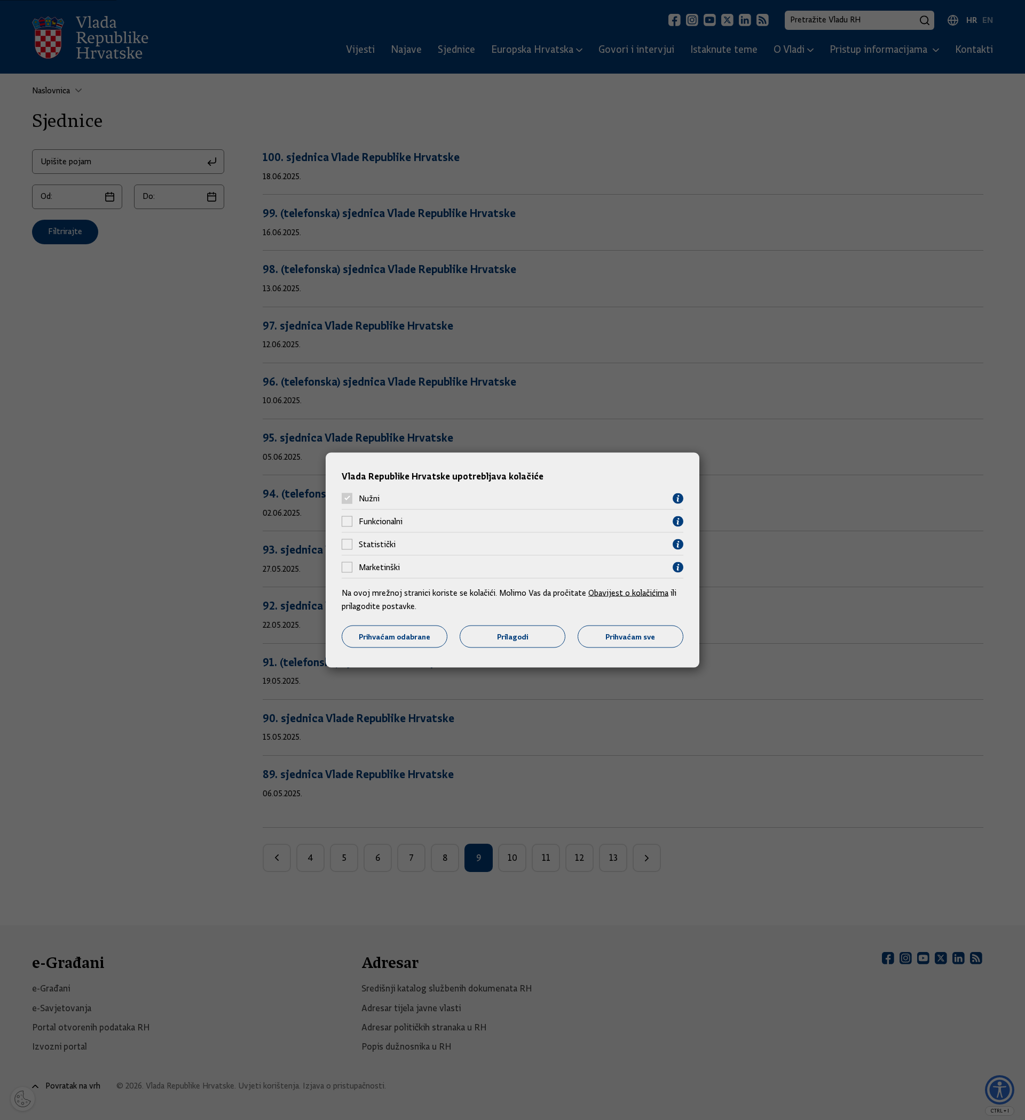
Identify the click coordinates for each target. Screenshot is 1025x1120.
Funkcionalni (381, 521)
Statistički (377, 544)
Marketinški (379, 567)
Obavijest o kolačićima (628, 592)
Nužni (369, 498)
